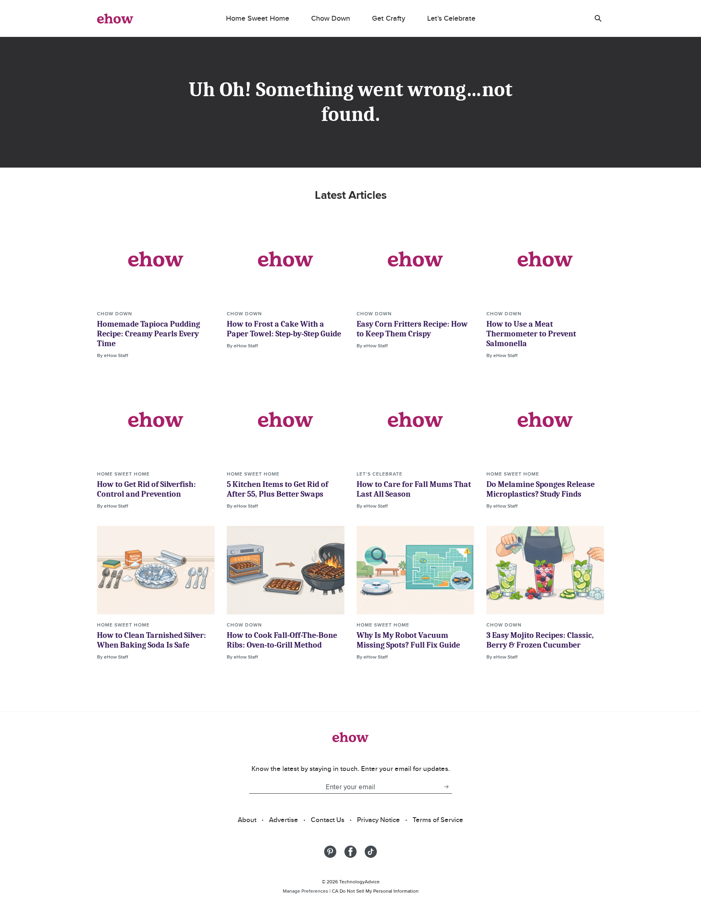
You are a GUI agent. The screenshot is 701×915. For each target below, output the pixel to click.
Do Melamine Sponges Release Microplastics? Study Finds (540, 489)
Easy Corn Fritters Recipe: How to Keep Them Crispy (412, 328)
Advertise (283, 820)
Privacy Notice (378, 820)
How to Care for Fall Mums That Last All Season (414, 489)
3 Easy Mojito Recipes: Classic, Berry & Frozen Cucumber (540, 640)
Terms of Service (438, 820)
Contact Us (327, 820)
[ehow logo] (115, 18)
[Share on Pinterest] (330, 852)
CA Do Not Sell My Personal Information (375, 890)
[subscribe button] (446, 786)
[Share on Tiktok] (371, 852)
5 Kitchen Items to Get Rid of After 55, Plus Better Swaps (277, 489)
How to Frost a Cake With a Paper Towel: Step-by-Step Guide (284, 328)
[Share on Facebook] (350, 852)
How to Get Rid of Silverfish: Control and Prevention (146, 489)
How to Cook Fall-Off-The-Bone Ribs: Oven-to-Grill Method (282, 640)
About (247, 820)
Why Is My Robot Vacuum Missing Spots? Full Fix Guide (408, 640)
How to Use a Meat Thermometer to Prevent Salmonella (531, 333)
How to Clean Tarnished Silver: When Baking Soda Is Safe (151, 640)
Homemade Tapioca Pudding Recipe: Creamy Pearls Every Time (148, 333)
